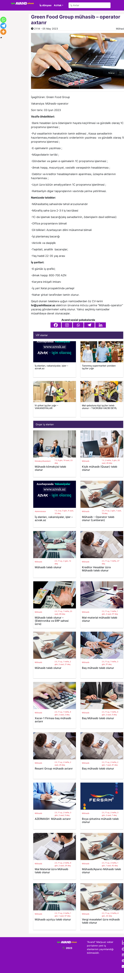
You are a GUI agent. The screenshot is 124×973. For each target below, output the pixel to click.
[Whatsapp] (78, 325)
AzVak (57, 5)
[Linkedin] (100, 325)
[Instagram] (67, 325)
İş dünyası (45, 5)
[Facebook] (56, 325)
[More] (3, 32)
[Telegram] (89, 325)
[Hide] (1, 37)
